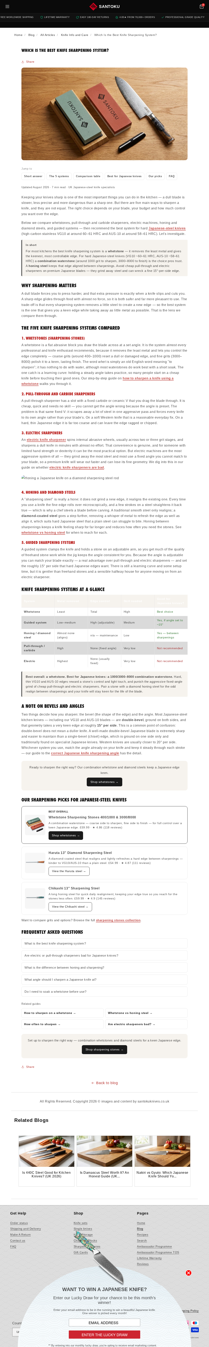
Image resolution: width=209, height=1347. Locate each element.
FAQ (172, 176)
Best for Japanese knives (124, 176)
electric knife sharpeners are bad (76, 467)
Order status (19, 1223)
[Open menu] (7, 6)
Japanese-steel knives (167, 228)
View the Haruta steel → (69, 871)
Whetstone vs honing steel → (130, 1013)
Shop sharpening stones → (104, 1049)
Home (141, 1223)
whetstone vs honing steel (43, 532)
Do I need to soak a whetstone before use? (55, 991)
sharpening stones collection (118, 920)
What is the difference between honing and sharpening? (64, 967)
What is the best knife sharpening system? (55, 943)
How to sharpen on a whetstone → (50, 1013)
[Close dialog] (189, 1273)
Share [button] (30, 61)
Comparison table (88, 176)
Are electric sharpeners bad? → (132, 1024)
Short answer (33, 176)
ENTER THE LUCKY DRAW (105, 1334)
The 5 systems (59, 176)
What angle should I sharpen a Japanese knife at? (60, 979)
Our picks (155, 176)
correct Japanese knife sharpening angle (85, 753)
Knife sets (81, 1223)
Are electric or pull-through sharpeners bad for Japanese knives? (71, 955)
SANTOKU (109, 6)
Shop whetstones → (104, 782)
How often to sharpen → (42, 1024)
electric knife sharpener (46, 439)
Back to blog (107, 1083)
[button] (202, 6)
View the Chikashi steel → (70, 906)
